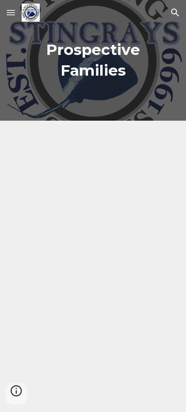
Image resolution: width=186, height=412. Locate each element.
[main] (93, 60)
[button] (11, 12)
